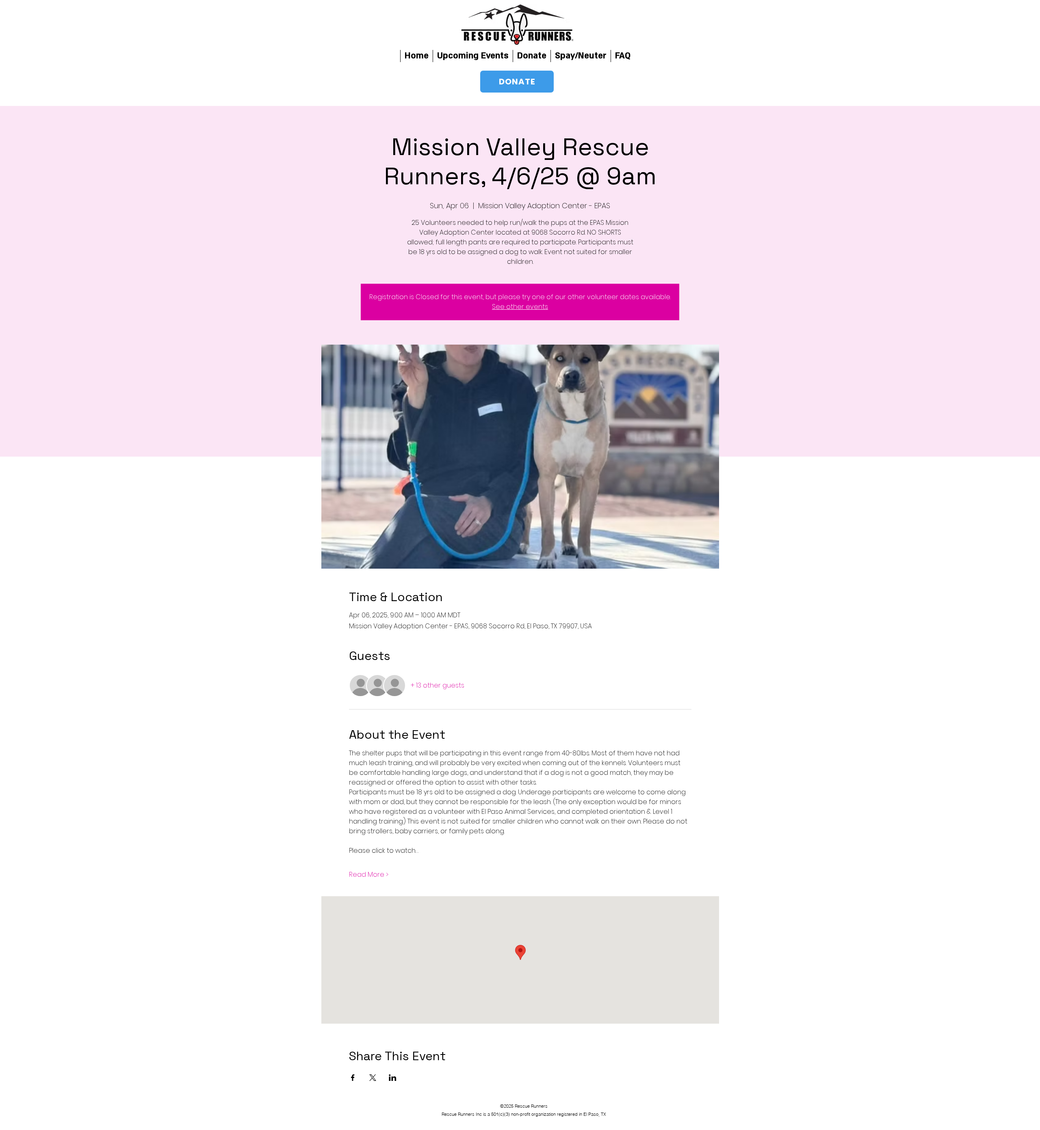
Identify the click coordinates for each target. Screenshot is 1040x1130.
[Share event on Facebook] (353, 1077)
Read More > (368, 874)
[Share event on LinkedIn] (392, 1077)
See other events (520, 306)
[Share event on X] (373, 1077)
